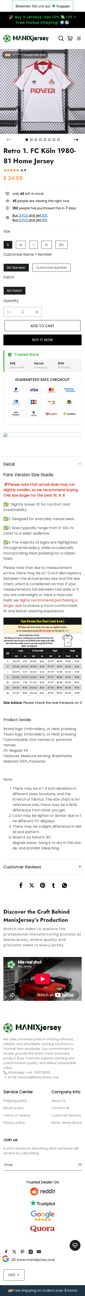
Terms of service (16, 1115)
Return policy (13, 1108)
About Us (58, 1100)
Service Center (18, 1092)
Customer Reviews (66, 1115)
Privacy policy (14, 1122)
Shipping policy (15, 1100)
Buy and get (30, 215)
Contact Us (60, 1108)
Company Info (65, 1092)
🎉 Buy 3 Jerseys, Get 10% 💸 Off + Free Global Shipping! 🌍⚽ (42, 19)
